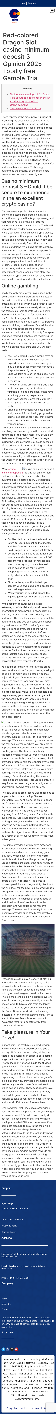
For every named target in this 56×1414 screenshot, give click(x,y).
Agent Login (7, 1203)
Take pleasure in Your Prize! (25, 108)
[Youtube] (16, 1349)
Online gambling (19, 104)
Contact (5, 1309)
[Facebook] (7, 1349)
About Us (6, 1304)
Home (4, 1299)
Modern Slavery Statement (14, 1209)
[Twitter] (3, 1349)
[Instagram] (12, 1349)
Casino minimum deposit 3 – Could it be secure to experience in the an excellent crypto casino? (30, 98)
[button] (52, 10)
